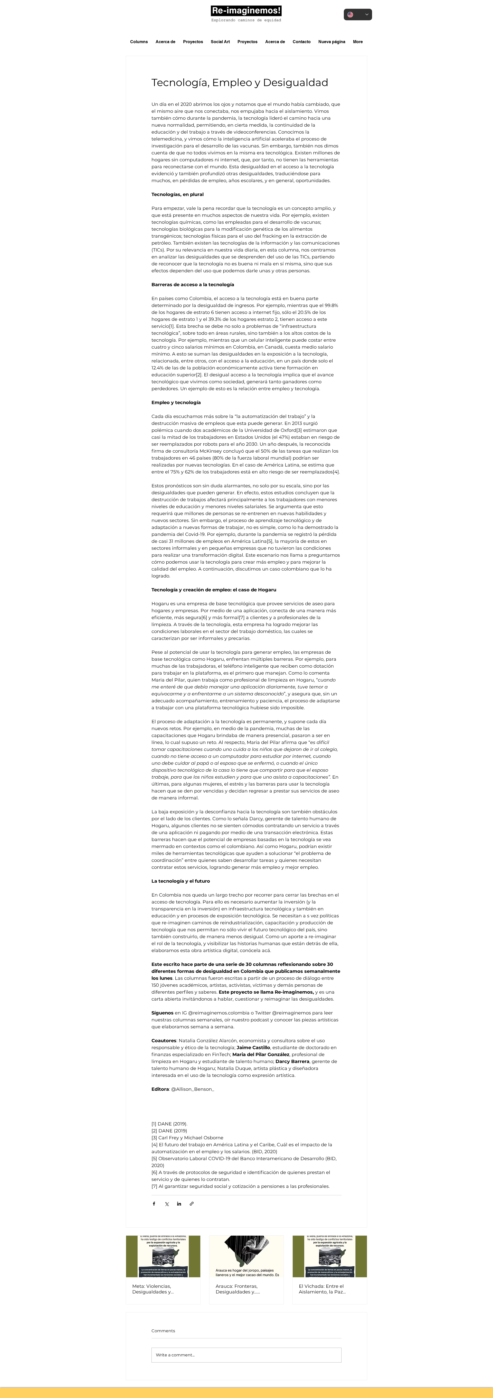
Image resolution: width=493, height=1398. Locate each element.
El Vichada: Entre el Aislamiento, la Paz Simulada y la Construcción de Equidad (328, 1289)
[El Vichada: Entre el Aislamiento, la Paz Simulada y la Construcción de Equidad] (330, 1256)
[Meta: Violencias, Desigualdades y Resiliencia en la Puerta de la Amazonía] (163, 1256)
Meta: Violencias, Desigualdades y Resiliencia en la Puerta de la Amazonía (163, 1289)
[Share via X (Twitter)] (166, 1203)
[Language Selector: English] (358, 14)
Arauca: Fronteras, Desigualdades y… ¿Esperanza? (237, 1289)
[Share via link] (191, 1203)
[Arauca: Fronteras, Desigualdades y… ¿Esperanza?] (247, 1256)
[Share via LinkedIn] (179, 1203)
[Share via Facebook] (153, 1203)
